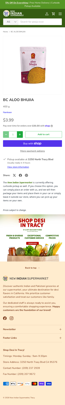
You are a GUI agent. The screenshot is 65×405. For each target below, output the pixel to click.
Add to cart (43, 134)
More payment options (32, 151)
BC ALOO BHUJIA (18, 32)
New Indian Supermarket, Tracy (22, 397)
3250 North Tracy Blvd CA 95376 (39, 362)
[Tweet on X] (14, 175)
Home (5, 32)
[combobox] (32, 21)
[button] (53, 14)
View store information (18, 167)
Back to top (31, 267)
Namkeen (7, 112)
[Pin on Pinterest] (26, 175)
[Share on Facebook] (20, 175)
